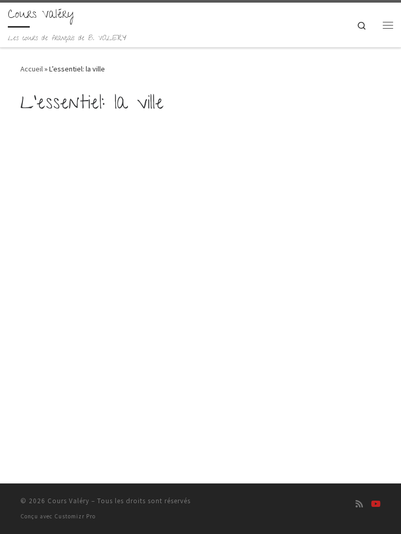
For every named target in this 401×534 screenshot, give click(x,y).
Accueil (31, 69)
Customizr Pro (75, 516)
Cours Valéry (68, 500)
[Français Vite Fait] (376, 504)
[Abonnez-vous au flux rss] (359, 504)
